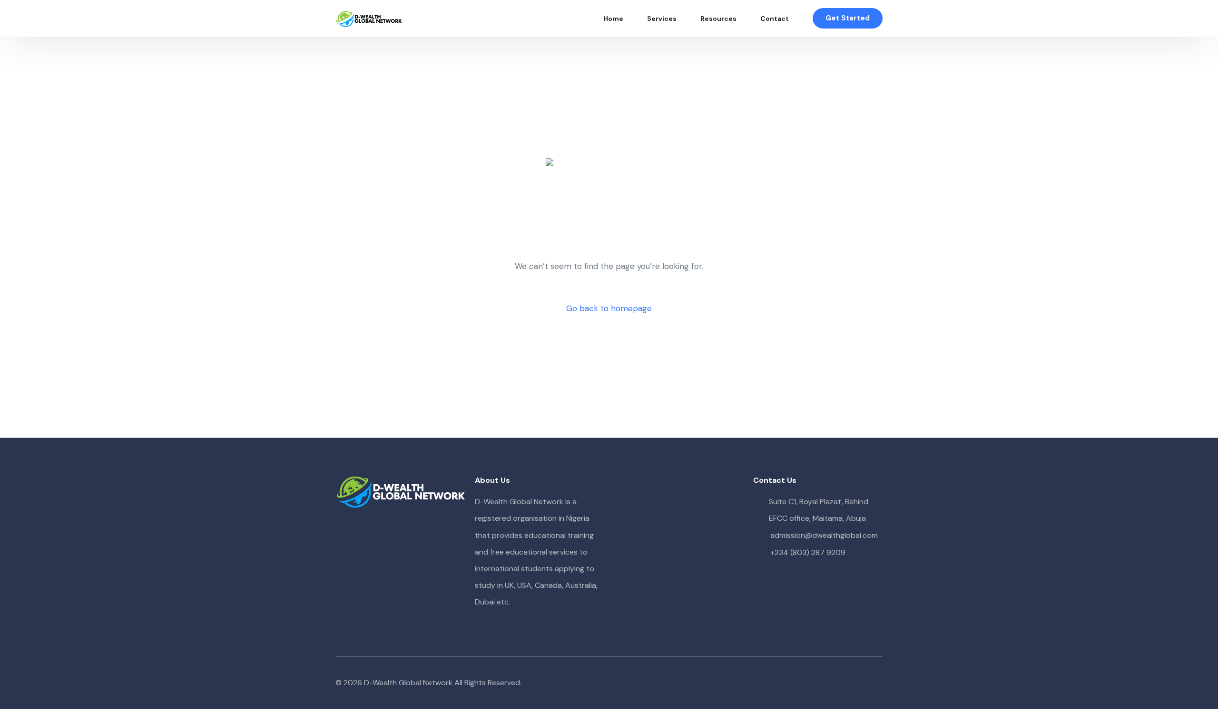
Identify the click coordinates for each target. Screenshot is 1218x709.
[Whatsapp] (875, 683)
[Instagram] (859, 683)
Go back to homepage (609, 308)
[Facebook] (829, 683)
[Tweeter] (844, 683)
